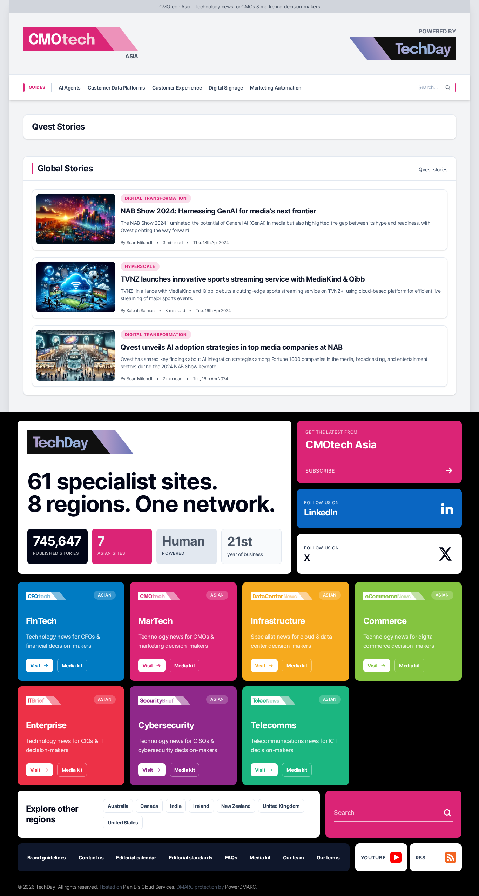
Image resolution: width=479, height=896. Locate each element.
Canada (149, 806)
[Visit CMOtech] (169, 596)
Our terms (328, 858)
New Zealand (236, 806)
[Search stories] (447, 812)
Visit (35, 665)
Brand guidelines (46, 858)
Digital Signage (226, 88)
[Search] (448, 87)
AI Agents (70, 88)
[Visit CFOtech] (57, 596)
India (175, 806)
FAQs (231, 858)
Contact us (91, 858)
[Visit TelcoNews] (282, 700)
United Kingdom (281, 806)
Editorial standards (190, 858)
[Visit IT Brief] (57, 700)
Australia (118, 806)
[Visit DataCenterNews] (282, 596)
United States (123, 822)
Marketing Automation (276, 88)
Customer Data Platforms (116, 88)
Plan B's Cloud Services (148, 887)
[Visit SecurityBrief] (169, 700)
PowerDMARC (240, 887)
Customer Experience (177, 88)
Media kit (72, 665)
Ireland (201, 806)
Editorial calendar (136, 858)
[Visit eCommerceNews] (394, 596)
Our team (293, 858)
